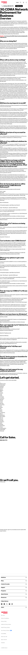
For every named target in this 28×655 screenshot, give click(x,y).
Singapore (2, 421)
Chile (1, 394)
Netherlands (2, 415)
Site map (3, 615)
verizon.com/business (18, 373)
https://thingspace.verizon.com (11, 343)
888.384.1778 (3, 440)
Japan (1, 409)
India (1, 406)
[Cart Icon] (23, 2)
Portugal (1, 420)
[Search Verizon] (20, 2)
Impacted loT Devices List (5, 236)
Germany (2, 403)
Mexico (1, 413)
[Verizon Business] (4, 2)
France (1, 402)
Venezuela (2, 430)
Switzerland (2, 425)
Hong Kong (2, 404)
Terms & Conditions (5, 618)
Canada (1, 392)
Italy (1, 408)
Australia (1, 387)
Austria (1, 389)
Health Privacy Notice (5, 627)
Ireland (1, 407)
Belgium (1, 390)
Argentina (2, 386)
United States (2, 385)
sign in (9, 529)
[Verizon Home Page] (4, 612)
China (1, 395)
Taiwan (1, 427)
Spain (1, 423)
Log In (17, 2)
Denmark (2, 399)
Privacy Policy (4, 621)
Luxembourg (2, 412)
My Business (6, 202)
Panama (1, 419)
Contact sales (2, 481)
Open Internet (4, 639)
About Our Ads (4, 636)
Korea (1, 411)
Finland (1, 400)
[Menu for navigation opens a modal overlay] (26, 2)
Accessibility (3, 633)
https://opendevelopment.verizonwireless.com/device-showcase (12, 216)
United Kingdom (3, 428)
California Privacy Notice (6, 624)
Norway (1, 417)
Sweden (1, 424)
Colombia (2, 396)
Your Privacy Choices (5, 630)
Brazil (1, 391)
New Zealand (2, 416)
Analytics (3, 642)
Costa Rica (2, 398)
